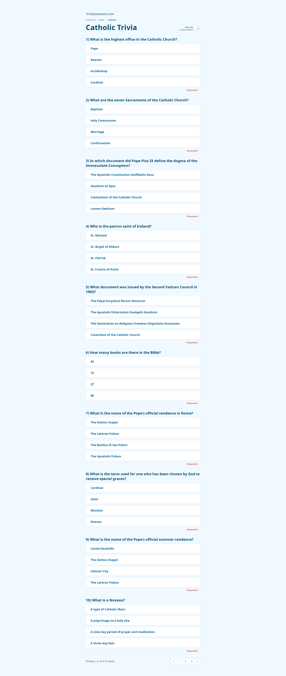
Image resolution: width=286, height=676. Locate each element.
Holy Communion (103, 120)
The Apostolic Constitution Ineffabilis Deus (122, 175)
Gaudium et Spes (103, 186)
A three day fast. (103, 643)
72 (92, 373)
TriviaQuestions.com (100, 14)
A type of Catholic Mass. (108, 609)
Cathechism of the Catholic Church (116, 197)
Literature (91, 19)
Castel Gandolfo (102, 549)
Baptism (97, 109)
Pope (94, 48)
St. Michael (99, 235)
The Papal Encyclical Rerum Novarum (118, 301)
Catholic (112, 19)
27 (92, 384)
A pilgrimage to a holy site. (110, 621)
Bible (101, 19)
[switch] (197, 28)
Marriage (97, 132)
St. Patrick (98, 258)
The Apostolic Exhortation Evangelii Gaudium (124, 312)
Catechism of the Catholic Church (115, 335)
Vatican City (99, 571)
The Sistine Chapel (104, 422)
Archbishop (99, 71)
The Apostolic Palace (106, 456)
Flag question (192, 90)
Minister (97, 510)
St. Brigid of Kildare (105, 247)
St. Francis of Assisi (105, 269)
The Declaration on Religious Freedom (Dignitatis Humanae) (135, 323)
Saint (94, 499)
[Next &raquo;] (197, 661)
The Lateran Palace (105, 434)
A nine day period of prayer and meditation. (123, 632)
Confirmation (100, 143)
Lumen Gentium (103, 209)
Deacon (96, 60)
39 (92, 362)
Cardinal (97, 82)
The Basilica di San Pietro (109, 445)
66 (92, 396)
